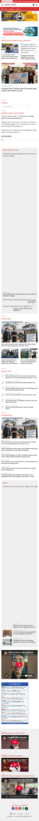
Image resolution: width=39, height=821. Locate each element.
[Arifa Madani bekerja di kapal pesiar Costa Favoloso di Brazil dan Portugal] (19, 222)
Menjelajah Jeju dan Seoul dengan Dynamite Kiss (20, 382)
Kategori (20, 814)
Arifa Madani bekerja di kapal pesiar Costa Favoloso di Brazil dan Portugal (19, 295)
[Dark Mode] (34, 4)
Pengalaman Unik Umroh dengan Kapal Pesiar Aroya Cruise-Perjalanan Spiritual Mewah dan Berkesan (24, 641)
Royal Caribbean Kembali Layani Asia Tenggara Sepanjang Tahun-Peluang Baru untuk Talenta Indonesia (9, 361)
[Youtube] (19, 808)
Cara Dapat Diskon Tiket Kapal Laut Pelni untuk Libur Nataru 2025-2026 (21, 401)
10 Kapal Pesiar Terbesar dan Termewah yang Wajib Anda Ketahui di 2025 (19, 89)
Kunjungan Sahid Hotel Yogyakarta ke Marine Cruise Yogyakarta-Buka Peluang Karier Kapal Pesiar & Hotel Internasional (29, 57)
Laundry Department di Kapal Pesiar (10, 714)
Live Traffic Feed (14, 684)
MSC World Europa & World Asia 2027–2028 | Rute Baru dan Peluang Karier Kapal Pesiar (19, 462)
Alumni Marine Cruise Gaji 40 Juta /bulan (32, 301)
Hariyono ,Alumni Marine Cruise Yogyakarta (22, 309)
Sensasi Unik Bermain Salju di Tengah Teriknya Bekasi (19, 408)
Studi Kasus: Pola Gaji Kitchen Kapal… (10, 694)
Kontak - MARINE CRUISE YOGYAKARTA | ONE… (13, 702)
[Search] (37, 4)
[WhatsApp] (23, 808)
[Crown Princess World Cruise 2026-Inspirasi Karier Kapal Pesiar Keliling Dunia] (9, 48)
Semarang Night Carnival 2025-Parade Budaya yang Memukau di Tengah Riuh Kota (21, 389)
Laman (27, 814)
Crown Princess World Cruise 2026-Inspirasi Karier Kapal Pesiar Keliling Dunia (9, 56)
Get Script (9, 723)
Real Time (14, 723)
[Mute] (32, 797)
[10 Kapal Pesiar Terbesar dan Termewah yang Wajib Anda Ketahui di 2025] (19, 73)
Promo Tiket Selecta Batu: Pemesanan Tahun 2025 (20, 395)
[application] (19, 788)
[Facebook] (13, 808)
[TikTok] (26, 808)
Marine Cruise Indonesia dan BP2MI (10, 688)
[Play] (4, 797)
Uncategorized (5, 86)
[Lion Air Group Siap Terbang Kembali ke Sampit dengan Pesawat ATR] (7, 633)
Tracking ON (19, 723)
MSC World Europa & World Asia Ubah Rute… (14, 710)
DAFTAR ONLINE (6, 136)
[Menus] (2, 4)
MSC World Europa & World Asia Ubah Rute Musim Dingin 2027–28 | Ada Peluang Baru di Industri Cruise (18, 345)
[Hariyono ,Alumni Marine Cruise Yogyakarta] (16, 306)
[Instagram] (16, 808)
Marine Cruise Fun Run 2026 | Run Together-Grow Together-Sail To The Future (24, 626)
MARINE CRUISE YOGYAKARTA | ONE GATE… (13, 706)
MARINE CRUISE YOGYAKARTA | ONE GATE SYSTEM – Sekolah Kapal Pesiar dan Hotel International (10, 5)
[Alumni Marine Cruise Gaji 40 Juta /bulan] (15, 300)
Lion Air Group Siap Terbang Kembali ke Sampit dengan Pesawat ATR (24, 633)
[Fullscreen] (35, 797)
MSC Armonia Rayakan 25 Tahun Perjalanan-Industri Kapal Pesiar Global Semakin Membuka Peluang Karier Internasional (29, 361)
